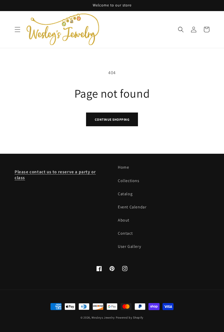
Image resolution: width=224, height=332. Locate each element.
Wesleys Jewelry (103, 317)
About (124, 220)
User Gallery (129, 246)
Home (123, 167)
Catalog (125, 193)
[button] (17, 29)
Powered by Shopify (130, 317)
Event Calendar (132, 207)
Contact (125, 233)
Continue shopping (112, 119)
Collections (128, 180)
